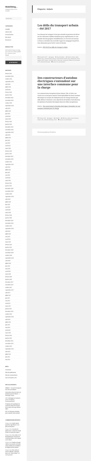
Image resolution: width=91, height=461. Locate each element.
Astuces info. (8, 32)
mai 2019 (7, 236)
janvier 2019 (8, 247)
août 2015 (7, 351)
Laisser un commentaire (59, 62)
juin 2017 (7, 298)
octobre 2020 (8, 194)
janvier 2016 (8, 338)
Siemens (76, 118)
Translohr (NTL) (53, 60)
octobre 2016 (8, 314)
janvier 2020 (8, 218)
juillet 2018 (8, 263)
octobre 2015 (8, 346)
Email (7, 55)
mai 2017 (7, 300)
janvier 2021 (8, 186)
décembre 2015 (9, 341)
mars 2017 (8, 306)
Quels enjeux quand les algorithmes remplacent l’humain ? (12, 424)
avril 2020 (7, 210)
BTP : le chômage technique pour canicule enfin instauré (12, 412)
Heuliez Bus (74, 58)
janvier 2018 (8, 279)
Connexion (8, 369)
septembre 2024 (9, 81)
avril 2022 (7, 145)
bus (43, 58)
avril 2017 (7, 303)
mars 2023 (8, 119)
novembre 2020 (9, 191)
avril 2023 (7, 116)
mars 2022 (8, 148)
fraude (65, 58)
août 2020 (7, 199)
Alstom (69, 57)
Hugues (52, 57)
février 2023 (8, 121)
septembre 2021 (9, 164)
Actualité (7, 29)
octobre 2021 (8, 161)
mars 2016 (8, 333)
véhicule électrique (45, 62)
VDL (43, 119)
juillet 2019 (8, 234)
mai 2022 (7, 143)
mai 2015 (7, 359)
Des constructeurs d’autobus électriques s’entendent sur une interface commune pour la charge (58, 82)
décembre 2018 (9, 250)
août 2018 (7, 260)
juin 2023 (7, 113)
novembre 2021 (9, 159)
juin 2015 (7, 357)
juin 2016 (7, 325)
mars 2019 (8, 242)
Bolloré (39, 58)
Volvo (55, 119)
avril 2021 (7, 178)
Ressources (8, 40)
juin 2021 (7, 172)
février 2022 (8, 151)
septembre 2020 (9, 196)
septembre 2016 (9, 317)
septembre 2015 (9, 349)
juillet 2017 (8, 295)
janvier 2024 (8, 95)
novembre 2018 (9, 252)
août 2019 (7, 231)
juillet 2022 (8, 137)
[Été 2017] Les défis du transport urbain (55, 47)
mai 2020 (7, 207)
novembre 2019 (9, 223)
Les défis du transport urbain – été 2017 (58, 26)
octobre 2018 (8, 255)
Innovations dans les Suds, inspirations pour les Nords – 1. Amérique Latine (13, 393)
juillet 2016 (8, 322)
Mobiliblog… (11, 6)
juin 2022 (7, 140)
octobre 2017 (8, 287)
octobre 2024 (8, 79)
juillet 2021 (8, 170)
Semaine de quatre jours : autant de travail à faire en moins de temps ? (13, 430)
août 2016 (7, 319)
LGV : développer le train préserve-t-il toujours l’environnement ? (13, 399)
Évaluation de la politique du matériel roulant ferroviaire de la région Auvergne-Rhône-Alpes (13, 406)
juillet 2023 (8, 111)
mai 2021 (7, 175)
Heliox (69, 118)
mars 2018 (8, 274)
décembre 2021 (9, 156)
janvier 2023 (8, 124)
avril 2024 (7, 89)
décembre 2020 (9, 188)
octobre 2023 (8, 103)
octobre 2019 (8, 226)
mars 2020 (8, 212)
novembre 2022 (9, 129)
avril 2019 (7, 239)
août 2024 (7, 84)
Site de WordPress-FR (10, 378)
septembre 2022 (9, 132)
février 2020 (8, 215)
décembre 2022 (9, 127)
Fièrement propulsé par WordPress (47, 132)
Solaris (46, 60)
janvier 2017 (8, 308)
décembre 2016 (9, 311)
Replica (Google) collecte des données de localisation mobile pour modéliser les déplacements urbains (13, 445)
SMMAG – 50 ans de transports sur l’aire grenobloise (13, 388)
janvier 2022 (8, 153)
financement (60, 58)
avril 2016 (7, 330)
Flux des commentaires (11, 375)
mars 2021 (8, 180)
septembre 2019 (9, 228)
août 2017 (7, 292)
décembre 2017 (9, 282)
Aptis (77, 57)
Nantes (39, 60)
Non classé (8, 37)
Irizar (78, 58)
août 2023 (7, 108)
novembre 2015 (9, 343)
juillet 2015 (8, 354)
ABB (63, 118)
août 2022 (7, 135)
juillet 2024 (8, 87)
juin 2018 (7, 266)
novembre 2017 (9, 284)
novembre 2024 (9, 76)
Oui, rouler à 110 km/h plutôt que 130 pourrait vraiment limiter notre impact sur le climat (13, 437)
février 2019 (8, 244)
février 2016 (8, 335)
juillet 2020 (8, 202)
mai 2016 (7, 327)
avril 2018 (7, 271)
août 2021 (7, 167)
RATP (43, 60)
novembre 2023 (9, 100)
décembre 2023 (9, 97)
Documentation (9, 34)
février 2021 (8, 183)
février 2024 (8, 92)
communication (48, 58)
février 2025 (8, 73)
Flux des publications (10, 372)
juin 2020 (7, 204)
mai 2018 (7, 268)
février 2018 (8, 276)
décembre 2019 (9, 220)
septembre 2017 (9, 290)
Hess (69, 58)
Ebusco (54, 58)
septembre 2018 (9, 258)
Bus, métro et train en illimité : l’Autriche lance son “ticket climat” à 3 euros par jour (12, 452)
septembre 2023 (9, 105)
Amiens (73, 57)
